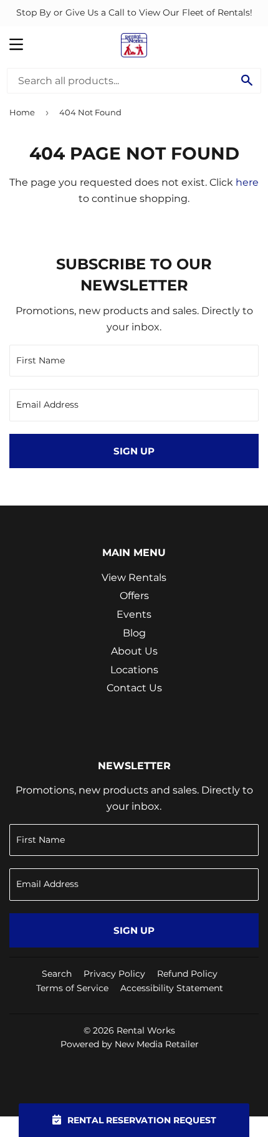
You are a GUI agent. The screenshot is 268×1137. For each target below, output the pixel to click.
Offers (134, 596)
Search (57, 974)
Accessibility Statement (171, 988)
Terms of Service (72, 988)
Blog (134, 633)
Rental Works (146, 1030)
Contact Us (134, 688)
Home (22, 112)
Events (134, 614)
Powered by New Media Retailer (129, 1044)
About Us (134, 651)
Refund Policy (187, 974)
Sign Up (134, 451)
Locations (134, 670)
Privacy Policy (114, 974)
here (247, 182)
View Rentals (134, 577)
